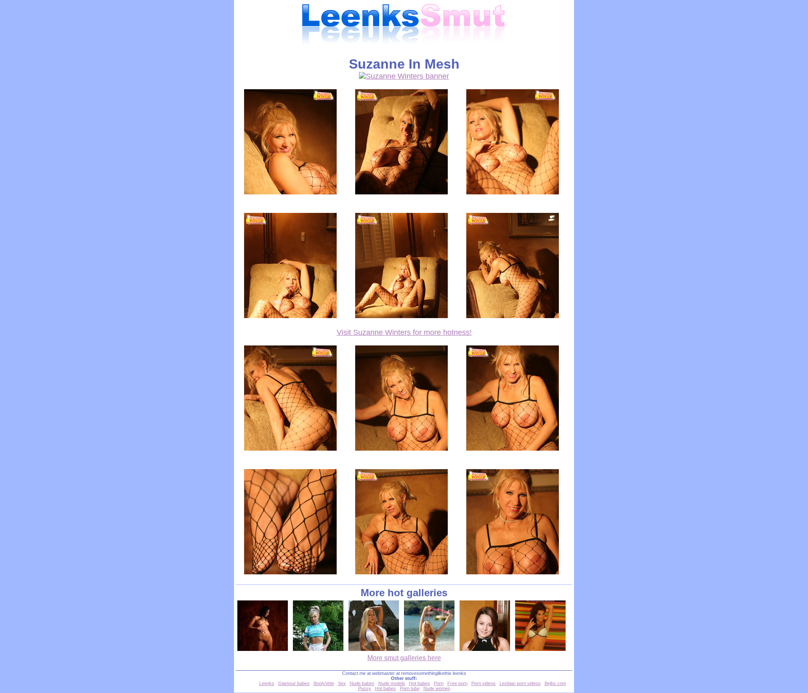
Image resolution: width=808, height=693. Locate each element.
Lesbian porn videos (520, 683)
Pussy (364, 688)
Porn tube (410, 688)
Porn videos (483, 683)
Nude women (436, 688)
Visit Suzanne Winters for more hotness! (404, 332)
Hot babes (419, 683)
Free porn (457, 683)
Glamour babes (294, 683)
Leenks (266, 683)
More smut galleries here (404, 657)
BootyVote (324, 683)
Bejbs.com (555, 683)
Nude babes (362, 683)
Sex (342, 683)
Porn (439, 683)
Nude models (391, 683)
